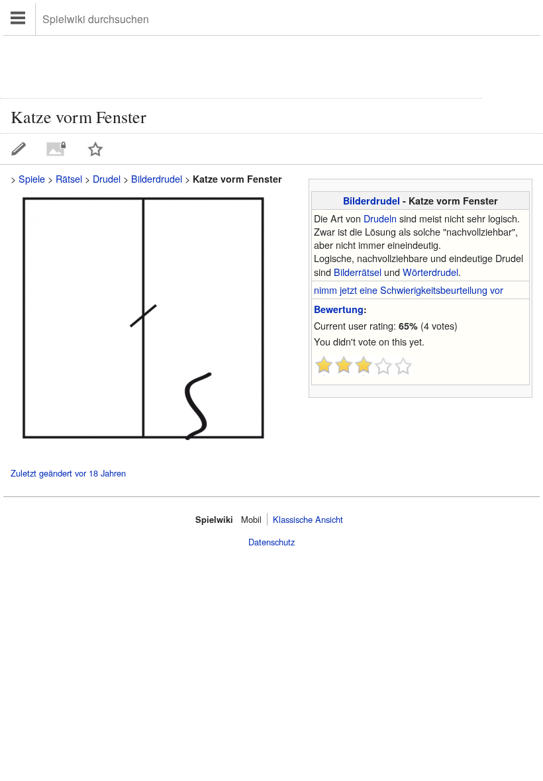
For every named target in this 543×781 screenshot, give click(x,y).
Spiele (32, 178)
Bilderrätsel (357, 272)
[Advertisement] (241, 65)
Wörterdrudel (430, 272)
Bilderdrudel (371, 200)
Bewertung (339, 309)
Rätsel (69, 178)
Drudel (107, 178)
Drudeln (380, 218)
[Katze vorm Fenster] (143, 446)
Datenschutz (271, 541)
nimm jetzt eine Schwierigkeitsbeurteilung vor (408, 290)
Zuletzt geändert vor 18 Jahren (68, 473)
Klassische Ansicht (308, 519)
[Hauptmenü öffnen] (19, 19)
